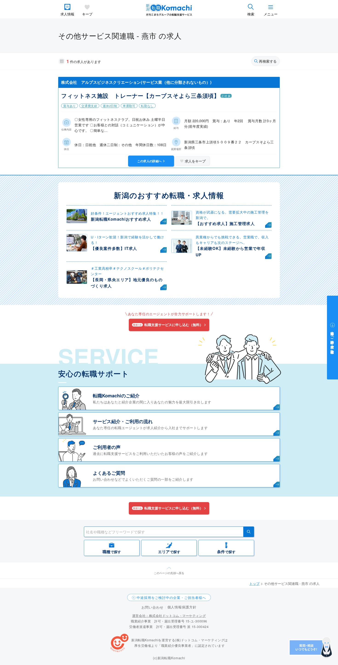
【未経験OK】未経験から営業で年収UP (230, 251)
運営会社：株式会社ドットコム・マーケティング (169, 615)
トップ (254, 583)
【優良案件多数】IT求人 (114, 248)
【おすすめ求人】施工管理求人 (225, 223)
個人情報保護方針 (182, 606)
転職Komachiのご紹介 (116, 395)
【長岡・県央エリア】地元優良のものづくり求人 (127, 283)
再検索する (268, 61)
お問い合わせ (152, 607)
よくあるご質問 (109, 472)
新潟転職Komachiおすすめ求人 (121, 219)
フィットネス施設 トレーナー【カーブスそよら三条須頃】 (140, 95)
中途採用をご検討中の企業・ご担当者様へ (171, 597)
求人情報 (67, 14)
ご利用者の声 (106, 447)
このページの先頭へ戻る (169, 573)
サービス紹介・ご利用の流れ (123, 421)
